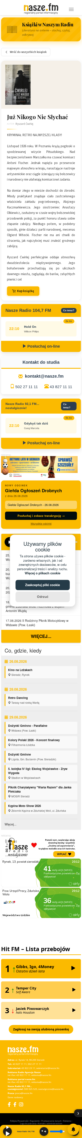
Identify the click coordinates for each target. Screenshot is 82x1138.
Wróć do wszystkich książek (28, 52)
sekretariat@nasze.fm (47, 1068)
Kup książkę (25, 291)
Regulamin (35, 1121)
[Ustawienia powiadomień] (73, 1129)
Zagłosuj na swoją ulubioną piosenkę (41, 1029)
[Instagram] (21, 1104)
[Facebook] (9, 1104)
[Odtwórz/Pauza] (7, 1131)
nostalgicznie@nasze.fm (50, 1089)
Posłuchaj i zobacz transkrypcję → (41, 516)
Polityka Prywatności (19, 1121)
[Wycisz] (44, 1131)
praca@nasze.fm (23, 1093)
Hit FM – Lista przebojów (35, 949)
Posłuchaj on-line (43, 346)
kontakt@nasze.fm (44, 376)
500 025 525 (30, 1089)
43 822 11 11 (23, 1075)
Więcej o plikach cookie (42, 573)
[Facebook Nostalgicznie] (14, 1104)
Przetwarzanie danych (51, 1121)
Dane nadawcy (15, 1097)
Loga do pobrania (28, 1123)
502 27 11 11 (26, 387)
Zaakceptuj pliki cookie (42, 584)
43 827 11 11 (61, 387)
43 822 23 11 (28, 1068)
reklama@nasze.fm (41, 1075)
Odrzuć (42, 596)
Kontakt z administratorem (50, 1123)
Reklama (67, 1121)
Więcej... (41, 636)
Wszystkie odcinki (41, 523)
